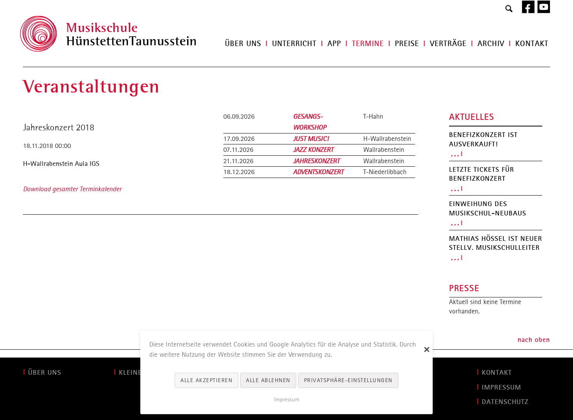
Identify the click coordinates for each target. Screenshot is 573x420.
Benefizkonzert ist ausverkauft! (483, 139)
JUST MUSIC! (311, 138)
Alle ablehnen (268, 380)
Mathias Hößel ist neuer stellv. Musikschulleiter (495, 243)
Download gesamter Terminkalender (72, 189)
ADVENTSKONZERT (318, 171)
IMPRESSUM (501, 387)
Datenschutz (505, 401)
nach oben (534, 339)
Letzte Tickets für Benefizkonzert (481, 174)
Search (509, 9)
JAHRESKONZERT (316, 161)
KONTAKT (497, 372)
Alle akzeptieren (206, 380)
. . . (455, 153)
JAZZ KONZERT (313, 149)
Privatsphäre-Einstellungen (348, 380)
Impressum (286, 399)
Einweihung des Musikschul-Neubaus (487, 208)
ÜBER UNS (44, 372)
